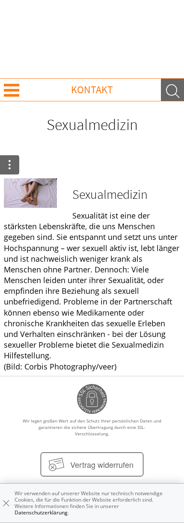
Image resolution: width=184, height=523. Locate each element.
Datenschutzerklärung (41, 512)
